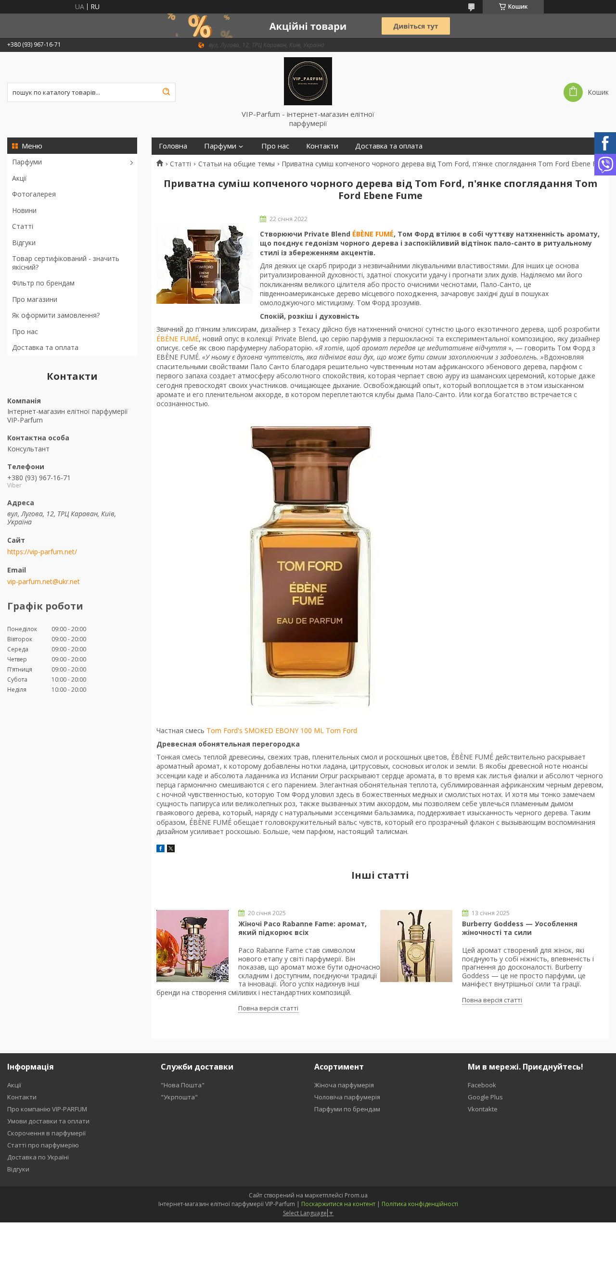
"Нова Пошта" (183, 1085)
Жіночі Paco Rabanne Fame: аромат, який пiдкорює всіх (302, 928)
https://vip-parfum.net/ (42, 552)
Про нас (25, 331)
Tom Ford (341, 730)
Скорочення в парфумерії (46, 1133)
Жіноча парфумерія (344, 1085)
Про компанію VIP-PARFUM (47, 1109)
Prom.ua (356, 1195)
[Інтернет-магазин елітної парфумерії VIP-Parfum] (308, 81)
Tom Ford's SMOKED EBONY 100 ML (265, 730)
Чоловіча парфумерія (347, 1097)
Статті (22, 226)
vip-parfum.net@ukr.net (43, 581)
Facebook (482, 1085)
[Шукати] (166, 92)
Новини (24, 210)
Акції (19, 178)
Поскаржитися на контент (338, 1204)
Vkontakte (483, 1109)
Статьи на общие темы (236, 164)
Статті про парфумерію (43, 1145)
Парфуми (27, 161)
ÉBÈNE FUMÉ (373, 233)
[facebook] (160, 849)
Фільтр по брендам (43, 282)
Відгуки (24, 242)
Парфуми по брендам (347, 1109)
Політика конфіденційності (420, 1204)
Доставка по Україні (38, 1157)
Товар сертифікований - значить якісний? (65, 263)
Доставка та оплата (45, 347)
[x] (171, 849)
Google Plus (485, 1097)
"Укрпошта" (179, 1097)
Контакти (322, 145)
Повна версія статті (268, 1008)
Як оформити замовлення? (56, 315)
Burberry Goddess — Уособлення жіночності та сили (520, 928)
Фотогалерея (34, 194)
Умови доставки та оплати (48, 1121)
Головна (173, 145)
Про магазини (34, 299)
